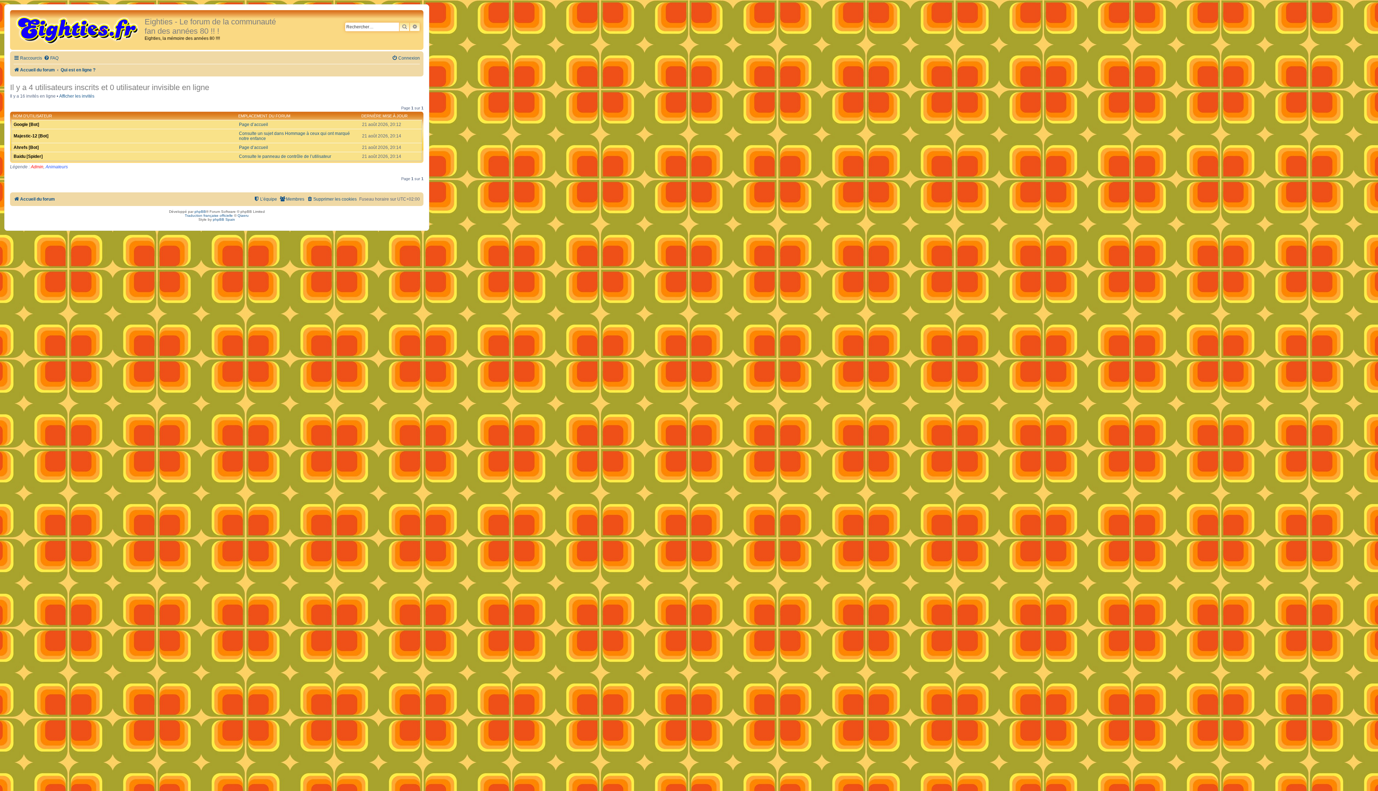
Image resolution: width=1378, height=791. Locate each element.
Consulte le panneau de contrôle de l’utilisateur (285, 156)
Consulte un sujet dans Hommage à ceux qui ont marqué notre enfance (294, 136)
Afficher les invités (76, 96)
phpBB (200, 212)
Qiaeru (243, 215)
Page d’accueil (253, 124)
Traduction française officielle (209, 215)
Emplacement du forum (264, 116)
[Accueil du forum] (78, 29)
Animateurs (57, 166)
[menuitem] (51, 58)
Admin (37, 166)
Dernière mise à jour (384, 116)
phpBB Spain (224, 219)
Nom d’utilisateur (32, 116)
